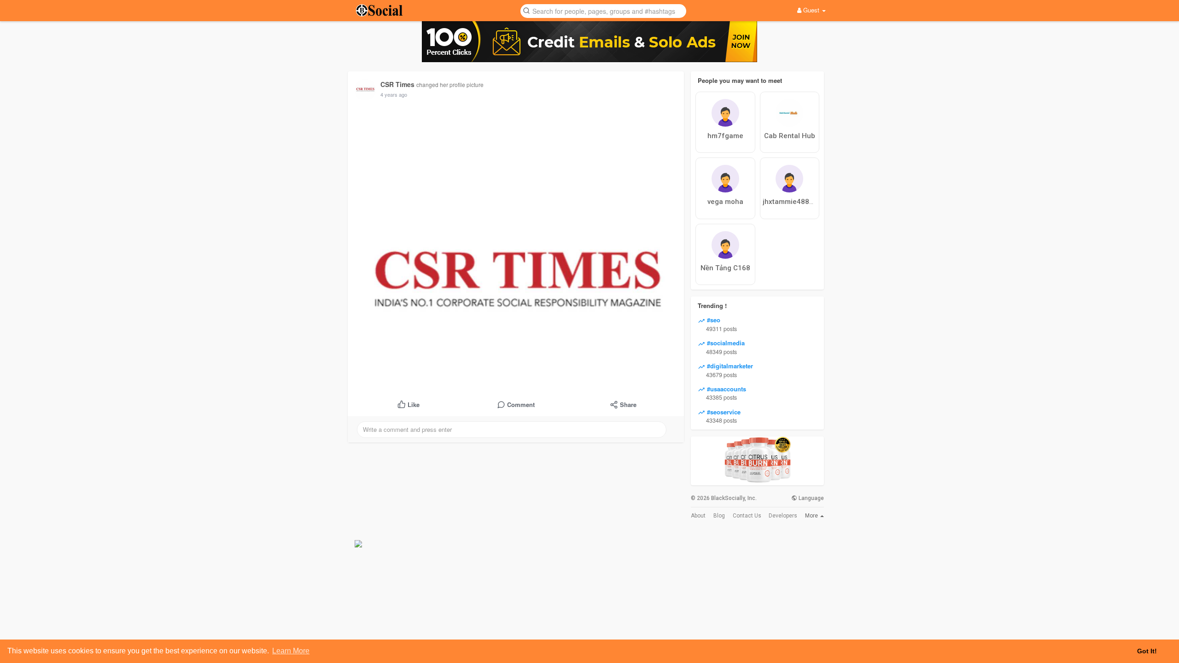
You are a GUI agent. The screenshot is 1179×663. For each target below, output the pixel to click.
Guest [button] (811, 10)
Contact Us (747, 515)
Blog (719, 515)
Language (810, 498)
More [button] (812, 515)
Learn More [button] (290, 651)
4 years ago (393, 94)
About (698, 515)
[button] (603, 10)
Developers (783, 515)
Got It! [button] (1147, 651)
